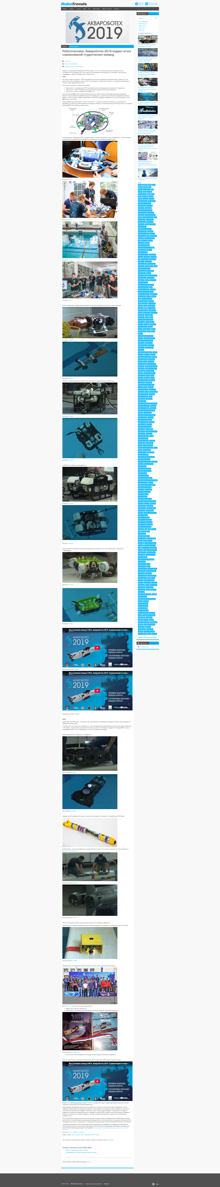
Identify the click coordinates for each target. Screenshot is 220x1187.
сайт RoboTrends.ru (143, 536)
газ (139, 259)
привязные (151, 452)
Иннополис (146, 313)
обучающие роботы (143, 406)
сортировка (141, 555)
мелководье (141, 371)
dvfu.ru (71, 179)
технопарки (141, 587)
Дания (147, 280)
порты (140, 445)
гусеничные (150, 278)
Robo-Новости (74, 46)
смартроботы (142, 552)
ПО (151, 429)
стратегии (148, 573)
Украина (146, 601)
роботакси (150, 506)
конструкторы (149, 348)
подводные (141, 431)
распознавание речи (144, 492)
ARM (149, 185)
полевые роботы (143, 438)
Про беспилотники (153, 4)
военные (149, 250)
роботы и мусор (142, 515)
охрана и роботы (143, 422)
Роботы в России (107, 9)
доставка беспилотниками (145, 292)
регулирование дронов (144, 499)
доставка (152, 289)
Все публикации (143, 21)
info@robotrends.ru (78, 1184)
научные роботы (143, 389)
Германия (141, 261)
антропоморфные (148, 217)
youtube (74, 772)
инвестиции (152, 310)
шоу (145, 624)
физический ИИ (142, 608)
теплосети (147, 583)
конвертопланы (142, 345)
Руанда (144, 531)
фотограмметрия (143, 613)
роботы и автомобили (150, 513)
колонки (140, 338)
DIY (150, 187)
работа (151, 483)
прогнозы (154, 462)
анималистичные (150, 215)
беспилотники (142, 231)
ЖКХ (139, 303)
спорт (148, 566)
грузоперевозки (142, 275)
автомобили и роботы (144, 203)
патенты (149, 424)
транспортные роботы (144, 594)
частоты (146, 620)
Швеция (140, 624)
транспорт (141, 592)
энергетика (150, 629)
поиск (151, 436)
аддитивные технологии (145, 210)
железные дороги (147, 299)
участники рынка (143, 606)
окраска (140, 413)
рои (146, 529)
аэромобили (141, 222)
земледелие (151, 303)
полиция (152, 441)
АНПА (140, 217)
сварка (140, 541)
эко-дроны (141, 627)
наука (145, 387)
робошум (141, 529)
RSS (145, 637)
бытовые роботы (149, 238)
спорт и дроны (142, 569)
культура (140, 355)
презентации (146, 450)
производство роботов (144, 471)
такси (153, 578)
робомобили (141, 506)
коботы (140, 334)
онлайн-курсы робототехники (146, 415)
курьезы (147, 355)
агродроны (148, 208)
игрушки (140, 306)
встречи (140, 257)
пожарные (149, 434)
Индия (140, 313)
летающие (152, 359)
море (152, 376)
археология (141, 220)
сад (148, 531)
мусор (152, 378)
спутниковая (141, 571)
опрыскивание (142, 417)
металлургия (150, 371)
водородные (141, 250)
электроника (141, 629)
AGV (139, 185)
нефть (146, 392)
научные (150, 387)
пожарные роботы (143, 436)
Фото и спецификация (70, 851)
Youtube (70, 340)
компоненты (148, 343)
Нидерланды (153, 392)
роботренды (149, 510)
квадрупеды (147, 329)
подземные (141, 434)
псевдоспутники (142, 483)
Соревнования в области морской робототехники (81, 1152)
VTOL (139, 199)
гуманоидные (142, 278)
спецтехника (141, 566)
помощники (141, 443)
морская (140, 378)
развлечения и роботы (144, 487)
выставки (153, 257)
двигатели (153, 280)
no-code (149, 192)
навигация (152, 380)
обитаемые (141, 399)
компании (141, 343)
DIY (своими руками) (144, 189)
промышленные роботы (145, 478)
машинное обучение (151, 366)
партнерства (141, 424)
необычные (152, 389)
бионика (152, 234)
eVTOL (140, 192)
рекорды (140, 503)
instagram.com (77, 1052)
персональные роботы (144, 427)
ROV (149, 194)
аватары (145, 199)
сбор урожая (141, 538)
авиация (151, 199)
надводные (141, 382)
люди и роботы (151, 364)
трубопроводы (142, 597)
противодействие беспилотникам (147, 480)
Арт (89, 9)
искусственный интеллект (145, 320)
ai (142, 185)
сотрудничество (150, 555)
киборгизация (142, 331)
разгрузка (141, 490)
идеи (145, 306)
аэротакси (141, 224)
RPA (153, 194)
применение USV (143, 455)
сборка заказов (151, 538)
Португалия (149, 443)
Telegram (154, 637)
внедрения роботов (143, 245)
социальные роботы (144, 564)
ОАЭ (150, 396)
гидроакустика (142, 264)
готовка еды (141, 273)
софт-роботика (142, 557)
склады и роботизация (150, 550)
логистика (151, 362)
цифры (140, 620)
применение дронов (144, 459)
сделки (150, 541)
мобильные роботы (149, 373)
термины (154, 583)
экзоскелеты (151, 624)
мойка (148, 376)
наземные (149, 382)
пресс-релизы (142, 452)
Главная (64, 9)
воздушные (152, 255)
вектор (150, 241)
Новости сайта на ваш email (93, 1184)
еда (139, 299)
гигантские (148, 261)
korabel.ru (76, 1132)
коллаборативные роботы (145, 336)
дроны (148, 296)
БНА (148, 236)
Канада (150, 327)
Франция (152, 613)
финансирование (143, 611)
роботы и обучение (143, 517)
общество (153, 408)
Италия (146, 324)
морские (146, 378)
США (149, 578)
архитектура (149, 220)
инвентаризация (143, 310)
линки (145, 362)
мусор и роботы (142, 380)
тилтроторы (141, 590)
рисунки (147, 503)
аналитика (150, 213)
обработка (149, 399)
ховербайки (141, 617)
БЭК (139, 241)
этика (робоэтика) (149, 631)
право (140, 450)
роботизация (142, 508)
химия (140, 615)
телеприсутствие (149, 580)
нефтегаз (141, 392)
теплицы (140, 583)
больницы (153, 236)
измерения (151, 306)
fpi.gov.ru (82, 1132)
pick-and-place (142, 194)
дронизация (153, 294)
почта (155, 448)
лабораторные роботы (144, 357)
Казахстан (152, 324)
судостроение (142, 578)
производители (148, 464)
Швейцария (153, 622)
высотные (147, 257)
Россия (154, 529)
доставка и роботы (143, 294)
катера (140, 329)
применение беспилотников (146, 457)
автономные (141, 206)
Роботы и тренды (152, 3)
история (140, 324)
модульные (141, 376)
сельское (140, 543)
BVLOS (140, 187)
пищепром (141, 429)
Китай (153, 331)
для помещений (142, 282)
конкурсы (151, 345)
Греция (148, 273)
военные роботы (143, 255)
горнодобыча (149, 266)
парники (151, 422)
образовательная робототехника (147, 403)
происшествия (142, 473)
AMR (145, 185)
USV (139, 196)
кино (148, 331)
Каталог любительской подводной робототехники (85, 1134)
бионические (142, 236)
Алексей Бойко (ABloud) (71, 64)
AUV (154, 185)
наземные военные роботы (146, 385)
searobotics (110, 1140)
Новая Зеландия (143, 394)
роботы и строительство (145, 522)
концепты (141, 350)
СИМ (139, 548)
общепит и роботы (143, 408)
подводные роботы (69, 66)
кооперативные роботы (145, 352)
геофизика (153, 259)
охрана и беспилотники (145, 420)
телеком (140, 580)
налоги (140, 387)
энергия (140, 631)
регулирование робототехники (147, 501)
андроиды (141, 215)
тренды (154, 594)
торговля (153, 590)
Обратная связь (144, 647)
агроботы (141, 208)
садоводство (141, 534)
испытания (141, 322)
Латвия (154, 357)
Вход (157, 1184)
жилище (151, 301)
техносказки (149, 587)
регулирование (142, 496)
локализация (142, 364)
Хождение (149, 617)
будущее (140, 238)
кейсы (153, 329)
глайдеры (141, 266)
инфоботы (141, 317)
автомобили (151, 201)
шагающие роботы (143, 622)
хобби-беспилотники (149, 615)
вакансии (144, 241)
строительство (142, 576)
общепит (153, 406)
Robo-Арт (141, 30)
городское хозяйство (144, 268)
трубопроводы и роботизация (146, 599)
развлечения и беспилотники (146, 485)
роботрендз (141, 510)
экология (148, 627)
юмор (149, 634)
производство (142, 466)
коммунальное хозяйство (145, 341)
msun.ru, (69, 1006)
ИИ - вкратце (151, 308)
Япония (154, 634)
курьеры (152, 355)
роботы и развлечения (144, 520)
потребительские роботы (145, 448)
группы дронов (152, 275)
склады (140, 550)
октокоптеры (147, 413)
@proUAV (141, 4)
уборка (140, 601)
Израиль (140, 308)
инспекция (154, 313)
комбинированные (149, 338)
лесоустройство (142, 359)
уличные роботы (143, 604)
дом (151, 287)
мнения (140, 373)
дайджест (141, 280)
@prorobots (141, 3)
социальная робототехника (146, 559)
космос (155, 352)
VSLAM (151, 196)
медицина (141, 369)
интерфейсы (148, 315)
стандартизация (151, 571)
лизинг (140, 362)
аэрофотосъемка (150, 224)
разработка (148, 490)
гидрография (151, 264)
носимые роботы (143, 396)
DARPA (145, 187)
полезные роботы (143, 441)
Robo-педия (96, 9)
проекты (140, 464)
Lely (144, 192)
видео (147, 243)
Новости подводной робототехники (77, 1150)
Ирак (147, 317)
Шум (84, 9)
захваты (144, 303)
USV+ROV (145, 196)
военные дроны (142, 252)
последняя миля (148, 445)
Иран (151, 317)
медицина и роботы (151, 369)
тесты (147, 585)
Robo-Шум (142, 28)
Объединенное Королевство (146, 410)
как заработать (142, 327)
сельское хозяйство (150, 543)
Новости (72, 9)
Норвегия (151, 394)
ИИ (145, 308)
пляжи (147, 429)
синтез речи (145, 548)
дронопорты (141, 296)
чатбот (151, 620)
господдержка (142, 271)
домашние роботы (143, 289)
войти (88, 1162)
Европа (154, 296)
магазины (141, 366)
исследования (150, 322)
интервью (141, 315)
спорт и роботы (152, 569)
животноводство (142, 301)
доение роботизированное (145, 285)
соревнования (80, 66)
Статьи (79, 9)
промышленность (143, 476)
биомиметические (143, 234)
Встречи (116, 9)
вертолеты (141, 243)
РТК (139, 531)
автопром (149, 206)
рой (149, 529)
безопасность (142, 227)
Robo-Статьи (142, 26)
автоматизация (142, 201)
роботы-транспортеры (144, 527)
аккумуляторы (142, 213)
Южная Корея (142, 634)
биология (150, 231)
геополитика (144, 259)
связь (145, 541)
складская (153, 548)
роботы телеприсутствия (145, 524)
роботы (140, 513)
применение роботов (144, 462)
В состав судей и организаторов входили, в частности (108, 1128)
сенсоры (140, 545)
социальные (141, 562)
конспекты (141, 348)
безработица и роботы (144, 229)
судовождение (152, 576)
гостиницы (150, 271)
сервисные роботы (150, 545)
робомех (152, 503)
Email (148, 637)
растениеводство (143, 494)
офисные (150, 417)
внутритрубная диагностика (146, 248)
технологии (153, 585)
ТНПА (148, 590)
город (155, 266)
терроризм (141, 585)
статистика (141, 573)
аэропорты (150, 222)
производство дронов (144, 469)
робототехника (151, 508)
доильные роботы (143, 287)
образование (142, 401)
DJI (152, 189)
